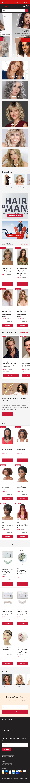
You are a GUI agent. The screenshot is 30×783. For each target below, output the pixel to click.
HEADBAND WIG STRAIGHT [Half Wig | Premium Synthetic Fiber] (7, 449)
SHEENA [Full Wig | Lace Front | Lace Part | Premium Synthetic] (7, 270)
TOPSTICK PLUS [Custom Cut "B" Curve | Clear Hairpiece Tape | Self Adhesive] (22, 612)
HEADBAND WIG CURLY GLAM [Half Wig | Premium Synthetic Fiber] (7, 487)
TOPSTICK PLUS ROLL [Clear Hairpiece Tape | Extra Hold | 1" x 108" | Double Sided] (22, 652)
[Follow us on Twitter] (5, 764)
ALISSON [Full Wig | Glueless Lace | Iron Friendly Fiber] (21, 487)
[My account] (24, 6)
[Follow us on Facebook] (3, 764)
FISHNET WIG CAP (6, 649)
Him (4, 360)
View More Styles (24, 244)
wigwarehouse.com (6, 647)
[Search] (26, 10)
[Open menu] (2, 6)
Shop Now (7, 284)
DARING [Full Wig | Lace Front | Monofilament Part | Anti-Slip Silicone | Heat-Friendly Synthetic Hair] (10, 364)
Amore (3, 308)
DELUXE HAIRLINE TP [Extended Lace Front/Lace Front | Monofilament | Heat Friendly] (22, 272)
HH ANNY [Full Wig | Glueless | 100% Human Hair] (7, 526)
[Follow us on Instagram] (8, 764)
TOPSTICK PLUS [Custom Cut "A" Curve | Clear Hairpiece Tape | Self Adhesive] (7, 612)
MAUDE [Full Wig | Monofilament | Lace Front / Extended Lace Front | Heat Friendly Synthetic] (22, 313)
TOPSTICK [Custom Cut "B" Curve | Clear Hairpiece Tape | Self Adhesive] (7, 572)
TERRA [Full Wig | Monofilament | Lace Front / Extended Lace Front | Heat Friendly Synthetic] (7, 313)
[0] (27, 6)
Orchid (3, 266)
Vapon (3, 567)
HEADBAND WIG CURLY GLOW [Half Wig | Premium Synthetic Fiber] (22, 449)
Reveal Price (7, 414)
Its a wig (3, 446)
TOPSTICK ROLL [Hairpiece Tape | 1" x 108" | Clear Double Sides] (21, 572)
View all (26, 545)
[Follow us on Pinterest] (11, 764)
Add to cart (7, 584)
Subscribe (15, 711)
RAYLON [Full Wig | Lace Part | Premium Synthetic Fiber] (22, 526)
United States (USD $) (6, 756)
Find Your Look (15, 40)
